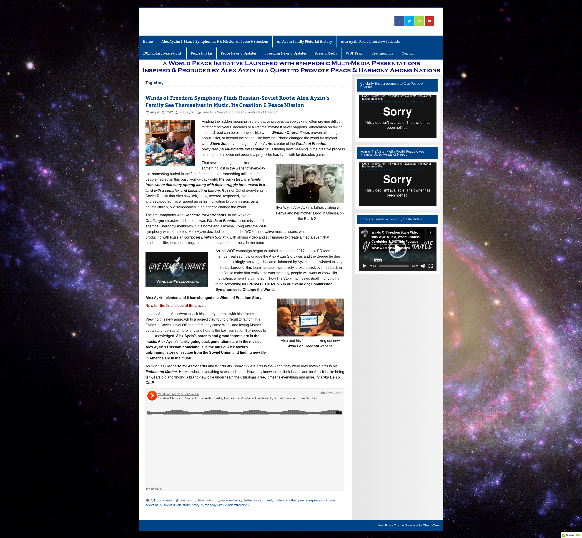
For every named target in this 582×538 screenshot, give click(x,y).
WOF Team (355, 53)
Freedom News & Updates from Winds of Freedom (240, 112)
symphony (208, 505)
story (195, 505)
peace (303, 500)
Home (148, 41)
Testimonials (382, 53)
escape (226, 500)
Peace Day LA (201, 53)
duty (216, 500)
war (220, 505)
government (263, 500)
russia (330, 500)
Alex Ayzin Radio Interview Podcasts (370, 41)
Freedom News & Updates (286, 53)
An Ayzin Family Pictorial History (304, 41)
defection (204, 500)
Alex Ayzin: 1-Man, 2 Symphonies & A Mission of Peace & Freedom (214, 41)
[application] (397, 116)
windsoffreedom (237, 505)
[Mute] (423, 266)
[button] (398, 249)
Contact (408, 53)
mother (291, 500)
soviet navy (154, 505)
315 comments (162, 500)
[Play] (364, 266)
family (237, 500)
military (279, 500)
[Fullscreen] (430, 266)
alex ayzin (187, 112)
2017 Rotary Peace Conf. (162, 53)
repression (317, 500)
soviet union (172, 505)
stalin (187, 505)
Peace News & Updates (239, 53)
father (248, 500)
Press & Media (326, 53)
